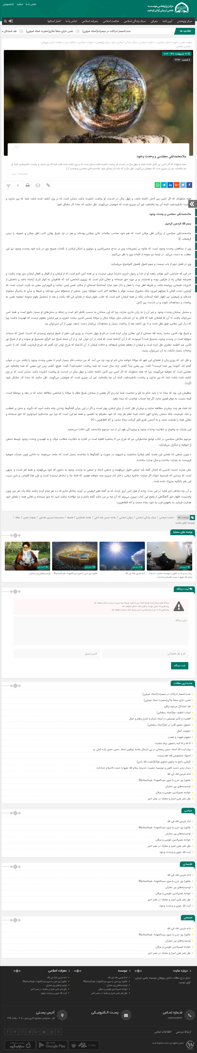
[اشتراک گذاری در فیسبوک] (189, 185)
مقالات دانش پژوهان (51, 42)
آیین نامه (167, 21)
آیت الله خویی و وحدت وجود (175, 852)
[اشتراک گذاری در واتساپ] (157, 185)
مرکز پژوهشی (102, 42)
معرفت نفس (29, 518)
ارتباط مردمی (183, 1032)
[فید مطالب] (58, 1032)
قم (113, 42)
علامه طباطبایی (83, 518)
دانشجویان (8, 4)
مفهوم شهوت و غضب (179, 737)
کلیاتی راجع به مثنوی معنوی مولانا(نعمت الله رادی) (164, 762)
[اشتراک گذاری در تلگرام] (164, 185)
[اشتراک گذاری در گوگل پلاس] (176, 185)
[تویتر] (15, 1032)
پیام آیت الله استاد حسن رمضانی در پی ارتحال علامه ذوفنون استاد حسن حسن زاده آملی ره (142, 749)
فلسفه (70, 518)
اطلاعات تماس (162, 1032)
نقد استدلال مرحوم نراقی (37, 31)
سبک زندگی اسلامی (135, 21)
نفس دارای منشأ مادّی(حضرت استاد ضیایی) (83, 31)
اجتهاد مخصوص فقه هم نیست (174, 755)
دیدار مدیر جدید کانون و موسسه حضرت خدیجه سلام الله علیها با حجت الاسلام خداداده (170, 575)
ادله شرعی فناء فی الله (135, 573)
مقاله (17, 518)
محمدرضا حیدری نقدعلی (51, 518)
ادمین (14, 174)
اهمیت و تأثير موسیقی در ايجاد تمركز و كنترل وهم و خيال (160, 718)
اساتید (20, 4)
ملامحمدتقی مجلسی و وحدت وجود (161, 156)
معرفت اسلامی (90, 21)
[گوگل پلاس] (36, 1032)
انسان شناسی (164, 42)
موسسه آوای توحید (185, 523)
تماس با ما (31, 4)
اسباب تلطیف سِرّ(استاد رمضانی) (174, 712)
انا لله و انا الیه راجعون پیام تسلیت (173, 743)
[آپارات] (44, 1032)
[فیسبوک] (7, 1032)
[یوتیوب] (51, 1032)
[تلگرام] (29, 1032)
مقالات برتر (70, 42)
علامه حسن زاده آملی (105, 518)
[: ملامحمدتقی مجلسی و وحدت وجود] (37, 185)
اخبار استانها (54, 21)
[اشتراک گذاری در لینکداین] (170, 185)
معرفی (154, 21)
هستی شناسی (183, 46)
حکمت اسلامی (111, 21)
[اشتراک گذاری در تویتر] (183, 185)
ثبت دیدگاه (179, 666)
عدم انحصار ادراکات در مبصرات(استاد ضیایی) (141, 31)
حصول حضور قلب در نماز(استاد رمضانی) (169, 725)
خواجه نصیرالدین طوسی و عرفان (173, 792)
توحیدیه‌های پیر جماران (39, 573)
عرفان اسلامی (126, 518)
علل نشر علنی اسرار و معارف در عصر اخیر (169, 798)
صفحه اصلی (185, 42)
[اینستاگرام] (22, 1032)
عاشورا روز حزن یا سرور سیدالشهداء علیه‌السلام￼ (76, 573)
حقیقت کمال (184, 731)
